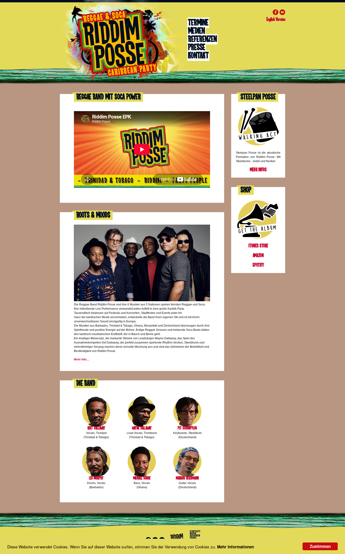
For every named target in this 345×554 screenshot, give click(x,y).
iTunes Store (258, 246)
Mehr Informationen (235, 547)
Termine (198, 23)
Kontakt (198, 56)
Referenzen (202, 39)
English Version (275, 19)
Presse (196, 47)
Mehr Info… (81, 359)
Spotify (258, 265)
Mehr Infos (258, 170)
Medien (196, 31)
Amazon (258, 255)
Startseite (195, 531)
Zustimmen (320, 546)
